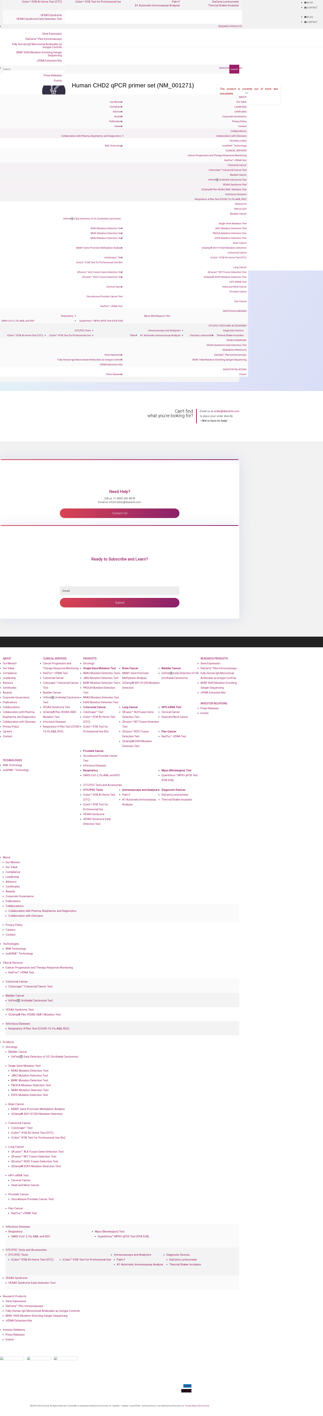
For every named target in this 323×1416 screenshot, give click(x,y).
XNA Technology (114, 145)
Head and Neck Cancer (234, 286)
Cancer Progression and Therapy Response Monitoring (217, 155)
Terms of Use (203, 1406)
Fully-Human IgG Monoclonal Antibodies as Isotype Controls (37, 46)
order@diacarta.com (226, 411)
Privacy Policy (239, 121)
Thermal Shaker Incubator (223, 5)
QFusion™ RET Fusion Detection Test (227, 272)
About (243, 97)
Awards (118, 116)
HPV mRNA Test (238, 281)
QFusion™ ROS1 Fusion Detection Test (102, 277)
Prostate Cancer (238, 291)
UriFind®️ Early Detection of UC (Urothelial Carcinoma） (93, 218)
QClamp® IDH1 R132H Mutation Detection (224, 247)
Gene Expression (52, 33)
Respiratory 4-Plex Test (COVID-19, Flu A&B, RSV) (221, 199)
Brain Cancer (240, 243)
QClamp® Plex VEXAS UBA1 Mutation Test (224, 189)
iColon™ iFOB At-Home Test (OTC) (228, 257)
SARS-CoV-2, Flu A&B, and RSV (17, 320)
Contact (242, 126)
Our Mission (116, 101)
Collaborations (239, 131)
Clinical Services (236, 150)
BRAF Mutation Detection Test (107, 233)
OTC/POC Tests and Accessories (228, 325)
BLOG (310, 2)
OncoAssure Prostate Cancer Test (105, 296)
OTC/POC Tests (83, 330)
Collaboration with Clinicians (231, 136)
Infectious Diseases (236, 194)
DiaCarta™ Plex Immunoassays (44, 38)
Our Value (241, 101)
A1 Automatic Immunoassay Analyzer (157, 5)
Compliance (116, 106)
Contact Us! (119, 513)
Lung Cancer (240, 267)
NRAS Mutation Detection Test (106, 238)
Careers (118, 126)
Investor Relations (230, 68)
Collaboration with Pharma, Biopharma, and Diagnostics (91, 136)
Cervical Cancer (114, 286)
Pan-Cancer (240, 301)
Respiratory (67, 315)
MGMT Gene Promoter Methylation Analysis (99, 247)
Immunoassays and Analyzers (164, 330)
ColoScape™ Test (113, 257)
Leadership (240, 106)
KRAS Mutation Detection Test (107, 228)
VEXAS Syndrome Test (235, 184)
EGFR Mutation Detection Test (231, 238)
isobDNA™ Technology (234, 145)
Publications (116, 121)
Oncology (240, 208)
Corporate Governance (234, 116)
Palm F (133, 335)
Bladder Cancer (238, 174)
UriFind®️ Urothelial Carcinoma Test (227, 179)
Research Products (230, 26)
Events (58, 80)
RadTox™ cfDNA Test (235, 160)
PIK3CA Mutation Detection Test (230, 233)
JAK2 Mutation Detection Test (231, 228)
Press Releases (53, 75)
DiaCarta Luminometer (202, 335)
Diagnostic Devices (233, 330)
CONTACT (312, 7)
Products (241, 204)
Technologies (238, 140)
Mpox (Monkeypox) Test (157, 315)
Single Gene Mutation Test (233, 223)
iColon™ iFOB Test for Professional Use (70, 335)
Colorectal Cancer (237, 165)
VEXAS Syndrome (51, 15)
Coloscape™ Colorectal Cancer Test (228, 170)
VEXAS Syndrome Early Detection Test (39, 18)
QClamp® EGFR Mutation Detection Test (225, 277)
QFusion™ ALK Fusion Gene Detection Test (100, 272)
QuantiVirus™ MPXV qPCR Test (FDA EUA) (101, 320)
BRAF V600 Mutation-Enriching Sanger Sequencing (39, 54)
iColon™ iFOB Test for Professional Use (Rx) (99, 262)
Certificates (240, 111)
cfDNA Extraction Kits (49, 60)
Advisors (118, 111)
